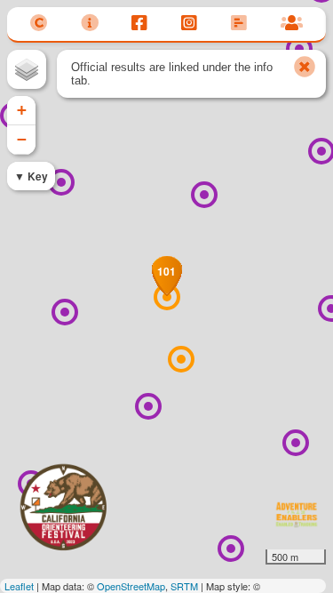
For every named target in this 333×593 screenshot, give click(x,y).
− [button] (22, 139)
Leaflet (19, 586)
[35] (148, 406)
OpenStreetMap (131, 586)
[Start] (181, 359)
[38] (204, 194)
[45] (295, 442)
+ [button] (22, 109)
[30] (299, 49)
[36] (65, 312)
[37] (61, 182)
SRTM (184, 586)
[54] (231, 548)
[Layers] (26, 69)
